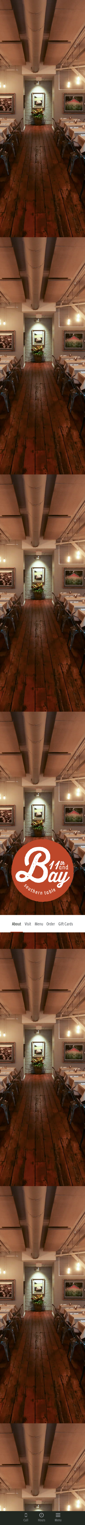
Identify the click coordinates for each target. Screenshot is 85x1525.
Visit (28, 924)
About (16, 924)
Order (50, 924)
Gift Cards (65, 924)
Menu (39, 924)
